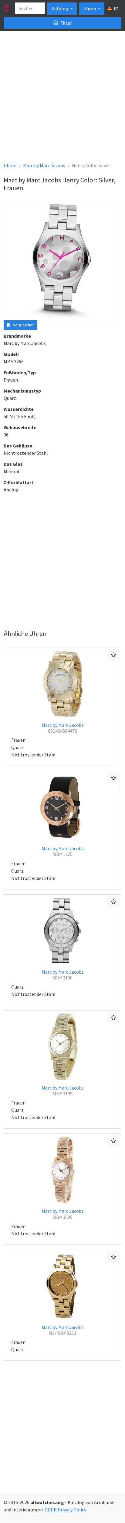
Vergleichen (23, 325)
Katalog (60, 8)
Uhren (90, 8)
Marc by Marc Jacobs (63, 728)
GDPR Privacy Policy (65, 1510)
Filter (65, 23)
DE (116, 8)
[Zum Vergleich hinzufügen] (113, 655)
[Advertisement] (62, 99)
